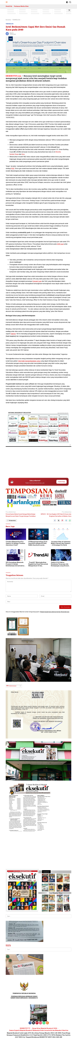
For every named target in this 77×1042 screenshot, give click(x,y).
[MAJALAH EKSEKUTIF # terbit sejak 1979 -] (38, 1013)
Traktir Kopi (61, 481)
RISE (12, 168)
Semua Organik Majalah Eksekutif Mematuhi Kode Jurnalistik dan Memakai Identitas (38, 1030)
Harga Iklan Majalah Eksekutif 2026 (44, 1028)
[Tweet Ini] (58, 520)
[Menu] (7, 2)
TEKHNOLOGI (9, 23)
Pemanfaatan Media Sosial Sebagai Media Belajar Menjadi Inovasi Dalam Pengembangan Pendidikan (21, 514)
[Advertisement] (38, 462)
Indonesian (12, 686)
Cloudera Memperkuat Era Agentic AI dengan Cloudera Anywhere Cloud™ (15, 543)
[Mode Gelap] (67, 2)
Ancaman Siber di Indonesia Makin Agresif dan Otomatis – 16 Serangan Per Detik (60, 543)
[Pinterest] (36, 1023)
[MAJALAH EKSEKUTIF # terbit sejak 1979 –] (15, 2)
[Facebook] (30, 1023)
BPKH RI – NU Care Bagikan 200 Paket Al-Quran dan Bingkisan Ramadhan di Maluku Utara (56, 514)
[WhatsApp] (43, 1023)
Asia (23, 154)
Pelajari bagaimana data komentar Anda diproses (54, 612)
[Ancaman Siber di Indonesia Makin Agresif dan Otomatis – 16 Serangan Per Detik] (61, 534)
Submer (13, 334)
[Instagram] (40, 1023)
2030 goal (60, 244)
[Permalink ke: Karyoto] (7, 33)
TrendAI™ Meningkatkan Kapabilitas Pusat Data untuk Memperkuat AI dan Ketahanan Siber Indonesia (38, 564)
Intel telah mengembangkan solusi (29, 361)
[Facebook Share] (54, 520)
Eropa (16, 154)
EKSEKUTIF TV (25, 1028)
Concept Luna (36, 281)
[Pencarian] (70, 2)
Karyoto (12, 33)
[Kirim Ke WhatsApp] (69, 520)
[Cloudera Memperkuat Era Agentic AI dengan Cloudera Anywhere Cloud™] (16, 534)
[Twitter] (33, 1023)
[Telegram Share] (66, 520)
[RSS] (47, 1023)
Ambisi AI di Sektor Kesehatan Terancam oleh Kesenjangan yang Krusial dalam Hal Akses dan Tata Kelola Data (60, 564)
